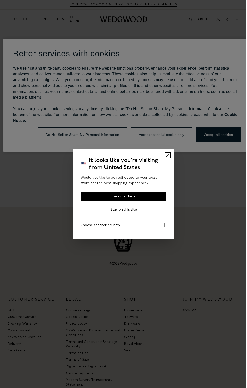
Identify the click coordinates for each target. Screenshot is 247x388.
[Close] (167, 155)
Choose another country (99, 225)
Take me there (123, 196)
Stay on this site (123, 210)
